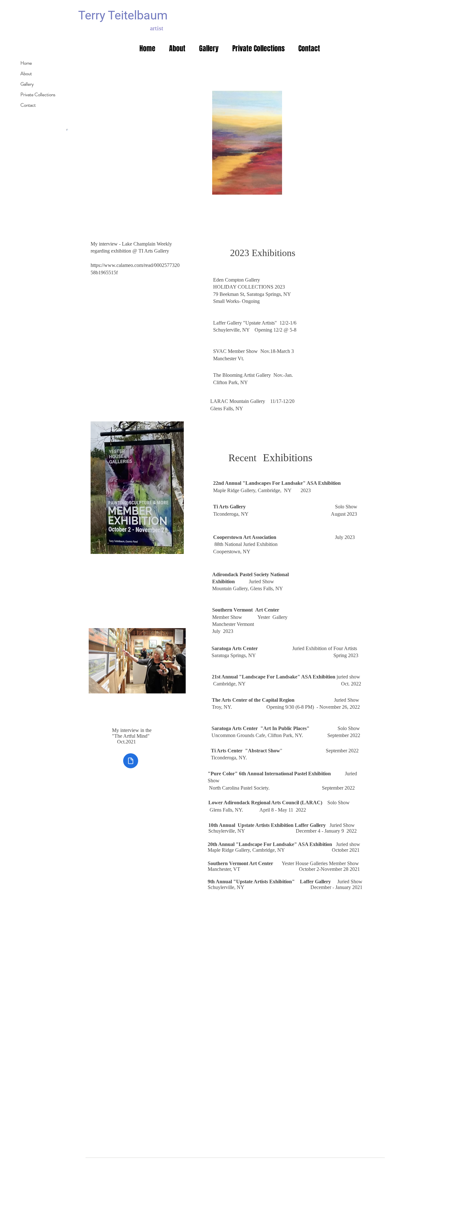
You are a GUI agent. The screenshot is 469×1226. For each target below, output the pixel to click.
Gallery (27, 84)
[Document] (130, 760)
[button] (208, 49)
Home (26, 63)
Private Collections (38, 94)
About (26, 73)
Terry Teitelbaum (123, 15)
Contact (28, 105)
